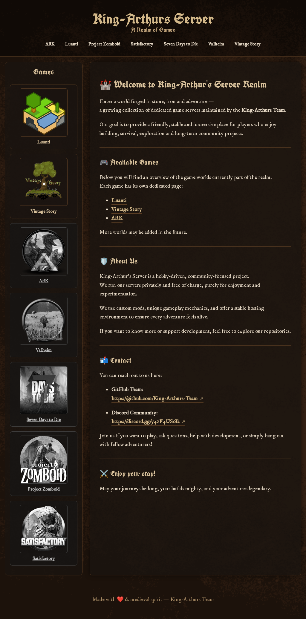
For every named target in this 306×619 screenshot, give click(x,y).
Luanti (71, 44)
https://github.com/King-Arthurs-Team (154, 398)
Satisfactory (142, 44)
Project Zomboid (104, 44)
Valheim (216, 44)
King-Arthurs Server (153, 19)
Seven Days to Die (181, 44)
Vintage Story (248, 44)
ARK (50, 44)
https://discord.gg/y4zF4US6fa (145, 421)
